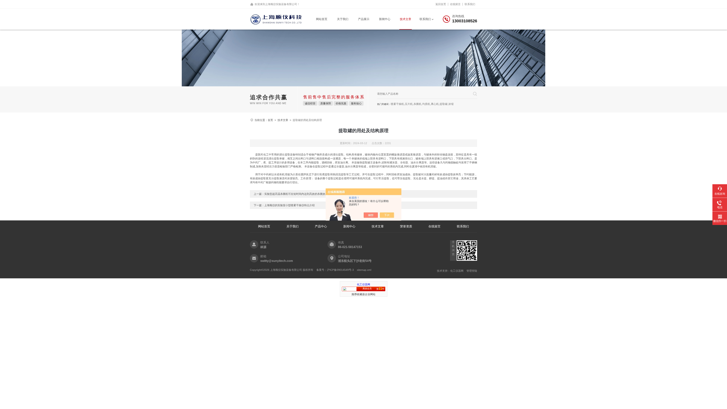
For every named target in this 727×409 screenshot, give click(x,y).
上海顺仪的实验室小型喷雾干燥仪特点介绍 (289, 205)
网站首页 (321, 19)
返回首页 (440, 4)
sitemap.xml (364, 269)
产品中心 (321, 226)
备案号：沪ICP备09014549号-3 (335, 269)
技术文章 (405, 19)
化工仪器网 (456, 270)
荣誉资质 (406, 226)
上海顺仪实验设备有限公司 (281, 4)
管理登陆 (471, 270)
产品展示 (363, 19)
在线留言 (455, 4)
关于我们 (342, 19)
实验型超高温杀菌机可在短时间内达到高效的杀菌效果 (296, 193)
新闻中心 (384, 19)
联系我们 (470, 4)
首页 (270, 120)
